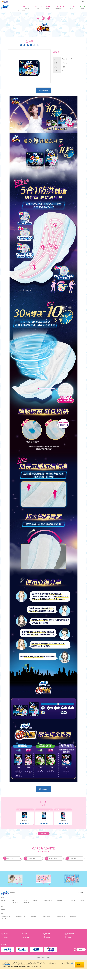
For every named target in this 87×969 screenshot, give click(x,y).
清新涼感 (82, 900)
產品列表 (80, 892)
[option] (25, 817)
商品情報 (6, 933)
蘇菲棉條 (3, 909)
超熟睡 (24, 900)
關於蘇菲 (6, 937)
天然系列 (13, 900)
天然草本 (71, 900)
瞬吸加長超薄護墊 (46, 916)
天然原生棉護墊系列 (19, 916)
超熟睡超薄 (35, 900)
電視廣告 (48, 933)
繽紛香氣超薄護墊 (73, 916)
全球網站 (69, 937)
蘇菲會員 (27, 937)
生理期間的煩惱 (31, 858)
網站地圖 (48, 937)
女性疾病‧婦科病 (53, 858)
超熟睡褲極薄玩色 (26, 902)
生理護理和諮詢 (70, 933)
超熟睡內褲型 (60, 900)
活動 (26, 933)
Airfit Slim (3, 902)
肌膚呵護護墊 (33, 916)
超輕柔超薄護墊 (60, 916)
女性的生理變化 (73, 858)
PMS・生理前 (10, 858)
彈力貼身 (3, 900)
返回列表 (43, 833)
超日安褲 (14, 902)
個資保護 (43, 957)
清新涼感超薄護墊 (4, 916)
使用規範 (48, 957)
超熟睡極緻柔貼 (47, 900)
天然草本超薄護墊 (4, 918)
